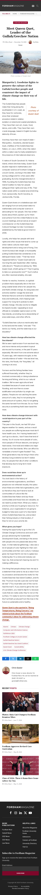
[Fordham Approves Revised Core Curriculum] (20, 733)
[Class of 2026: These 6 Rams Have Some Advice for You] (20, 765)
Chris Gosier (17, 668)
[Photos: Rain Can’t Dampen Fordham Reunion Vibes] (20, 702)
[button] (33, 6)
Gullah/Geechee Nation (11, 640)
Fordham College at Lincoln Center (15, 637)
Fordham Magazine (20, 22)
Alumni (5, 627)
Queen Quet (7, 647)
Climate (13, 627)
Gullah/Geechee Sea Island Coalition (15, 643)
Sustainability (19, 647)
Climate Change (24, 627)
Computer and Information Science (15, 630)
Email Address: (7, 865)
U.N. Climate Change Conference (14, 650)
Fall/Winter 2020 (8, 633)
